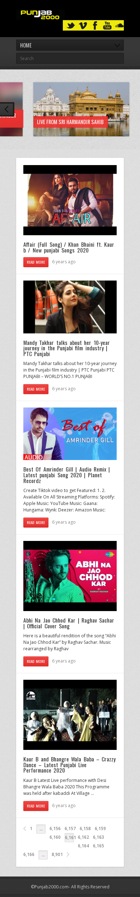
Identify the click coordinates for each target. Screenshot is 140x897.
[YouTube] (107, 25)
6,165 (98, 846)
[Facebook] (95, 25)
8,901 (57, 854)
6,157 (70, 828)
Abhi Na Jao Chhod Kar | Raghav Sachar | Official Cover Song (68, 623)
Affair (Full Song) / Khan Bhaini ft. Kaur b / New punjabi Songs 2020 (68, 247)
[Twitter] (70, 25)
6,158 (85, 828)
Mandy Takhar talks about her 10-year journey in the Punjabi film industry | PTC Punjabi (66, 348)
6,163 (98, 837)
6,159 (100, 828)
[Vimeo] (83, 25)
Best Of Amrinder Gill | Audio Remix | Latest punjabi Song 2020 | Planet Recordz (66, 474)
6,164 (83, 846)
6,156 (55, 828)
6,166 (28, 854)
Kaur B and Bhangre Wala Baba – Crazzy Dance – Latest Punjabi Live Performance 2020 (69, 764)
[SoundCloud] (119, 25)
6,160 (55, 837)
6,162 (83, 837)
